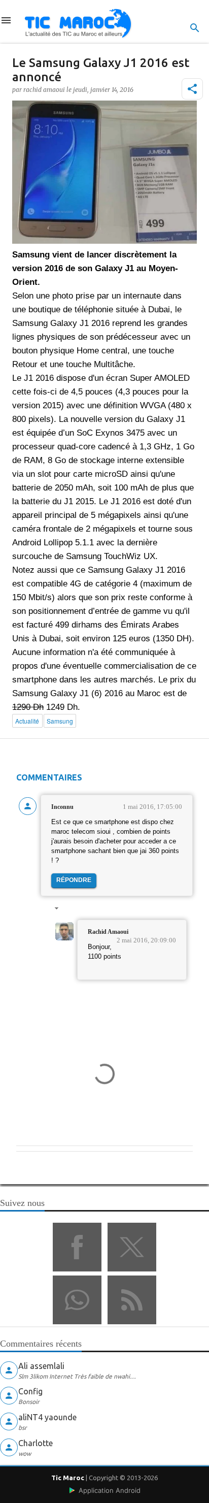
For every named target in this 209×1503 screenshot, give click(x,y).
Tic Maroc (67, 1477)
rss (132, 1300)
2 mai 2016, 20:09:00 (146, 940)
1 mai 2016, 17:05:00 (152, 806)
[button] (192, 88)
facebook (77, 1247)
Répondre (73, 880)
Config (30, 1391)
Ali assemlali (41, 1365)
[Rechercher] (195, 28)
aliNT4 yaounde (47, 1417)
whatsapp (77, 1300)
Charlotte (35, 1443)
